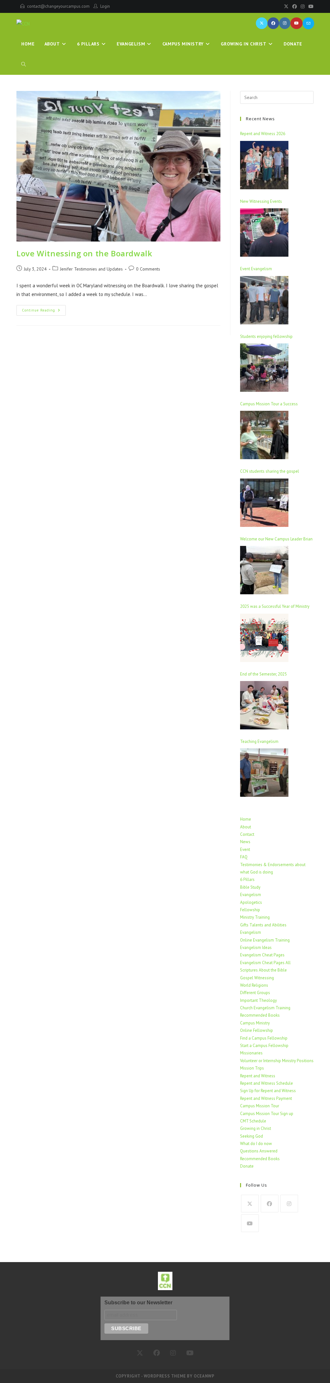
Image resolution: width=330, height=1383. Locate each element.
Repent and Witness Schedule (266, 1083)
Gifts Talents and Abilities (263, 925)
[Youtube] (310, 6)
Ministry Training (255, 917)
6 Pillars (247, 879)
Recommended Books (260, 1015)
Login (105, 6)
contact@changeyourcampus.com (58, 6)
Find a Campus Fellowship (263, 1038)
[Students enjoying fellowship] (264, 367)
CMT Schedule (253, 1121)
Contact (247, 834)
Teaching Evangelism (259, 741)
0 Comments (148, 269)
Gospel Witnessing (257, 978)
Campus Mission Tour (259, 1106)
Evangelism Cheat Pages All (265, 962)
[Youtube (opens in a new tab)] (296, 23)
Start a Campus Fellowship (264, 1045)
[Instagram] (302, 6)
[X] (286, 6)
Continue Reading (44, 308)
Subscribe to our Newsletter (138, 1302)
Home (245, 819)
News (245, 842)
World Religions (254, 985)
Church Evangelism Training (265, 1008)
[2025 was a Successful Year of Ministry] (264, 638)
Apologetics (251, 902)
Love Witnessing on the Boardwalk (84, 253)
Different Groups (255, 992)
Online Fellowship (256, 1030)
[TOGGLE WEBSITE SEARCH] (23, 64)
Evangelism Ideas (256, 947)
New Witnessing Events (261, 201)
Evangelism (250, 894)
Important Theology (258, 1000)
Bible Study (250, 887)
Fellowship (250, 910)
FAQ (244, 857)
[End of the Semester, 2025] (264, 705)
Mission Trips (252, 1068)
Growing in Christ (255, 1128)
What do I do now (256, 1143)
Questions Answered (258, 1151)
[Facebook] (294, 6)
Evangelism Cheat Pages (262, 955)
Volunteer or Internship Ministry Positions (277, 1060)
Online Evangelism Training (265, 940)
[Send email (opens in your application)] (308, 23)
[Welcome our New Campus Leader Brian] (264, 570)
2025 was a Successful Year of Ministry (274, 606)
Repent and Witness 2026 (262, 133)
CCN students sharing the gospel (269, 471)
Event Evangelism (256, 269)
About (245, 827)
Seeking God (251, 1136)
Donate (247, 1166)
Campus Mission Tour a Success (269, 404)
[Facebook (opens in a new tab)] (273, 23)
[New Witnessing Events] (264, 232)
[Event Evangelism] (264, 300)
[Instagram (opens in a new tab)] (284, 23)
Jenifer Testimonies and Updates (91, 269)
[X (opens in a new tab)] (261, 23)
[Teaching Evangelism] (264, 772)
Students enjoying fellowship (266, 336)
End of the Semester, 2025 (263, 674)
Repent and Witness (257, 1076)
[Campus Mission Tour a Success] (264, 435)
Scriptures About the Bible (263, 970)
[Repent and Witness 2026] (264, 165)
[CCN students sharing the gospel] (264, 503)
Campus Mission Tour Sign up (266, 1113)
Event (245, 849)
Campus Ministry (255, 1023)
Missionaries (251, 1053)
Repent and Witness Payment (266, 1098)
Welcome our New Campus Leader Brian (276, 539)
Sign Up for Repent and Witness (268, 1090)
